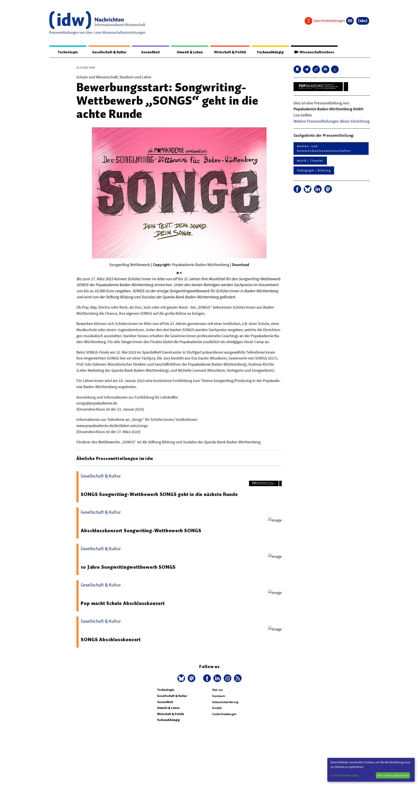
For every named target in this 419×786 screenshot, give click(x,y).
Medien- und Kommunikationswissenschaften (324, 148)
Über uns (217, 690)
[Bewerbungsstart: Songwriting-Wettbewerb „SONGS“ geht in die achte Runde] (307, 69)
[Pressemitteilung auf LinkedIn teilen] (318, 189)
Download (240, 264)
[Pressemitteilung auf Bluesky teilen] (307, 189)
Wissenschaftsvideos (316, 52)
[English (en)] (350, 21)
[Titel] (297, 69)
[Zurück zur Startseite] (97, 23)
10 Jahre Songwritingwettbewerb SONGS (128, 567)
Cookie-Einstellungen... (345, 775)
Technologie (68, 52)
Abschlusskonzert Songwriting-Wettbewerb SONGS (141, 530)
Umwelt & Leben (190, 52)
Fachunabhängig (270, 52)
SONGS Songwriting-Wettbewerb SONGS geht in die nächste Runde (159, 494)
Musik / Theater (310, 160)
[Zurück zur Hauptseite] (362, 21)
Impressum (218, 696)
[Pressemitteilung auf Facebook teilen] (297, 189)
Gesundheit (150, 52)
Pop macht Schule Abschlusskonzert (123, 603)
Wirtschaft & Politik (230, 52)
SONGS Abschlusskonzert (111, 639)
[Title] (316, 69)
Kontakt (217, 708)
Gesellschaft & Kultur (109, 52)
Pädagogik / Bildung (314, 170)
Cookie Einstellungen (224, 714)
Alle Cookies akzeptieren (393, 775)
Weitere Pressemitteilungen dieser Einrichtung (331, 121)
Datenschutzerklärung (225, 702)
